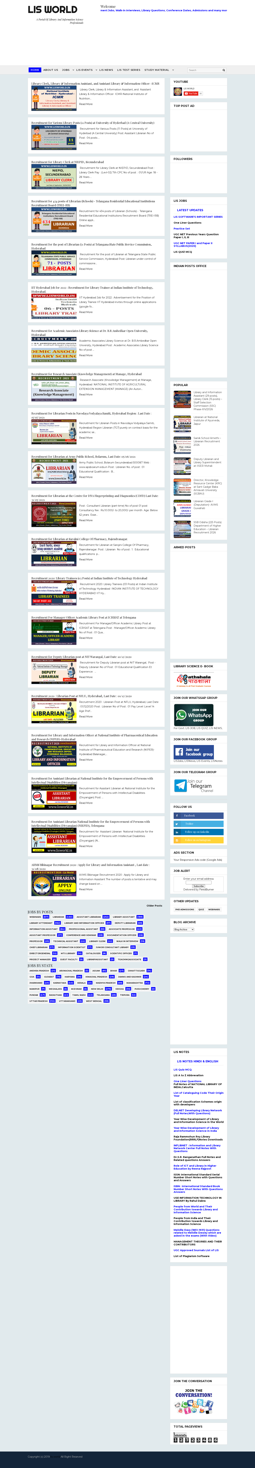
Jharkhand (35, 983)
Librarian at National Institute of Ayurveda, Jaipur (207, 420)
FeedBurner (206, 889)
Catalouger (93, 953)
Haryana (70, 977)
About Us (50, 69)
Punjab (33, 995)
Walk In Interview (127, 941)
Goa (31, 977)
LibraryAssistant (97, 959)
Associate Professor (122, 929)
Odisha (119, 989)
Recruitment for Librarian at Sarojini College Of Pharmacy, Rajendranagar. (79, 539)
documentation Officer (121, 935)
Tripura (124, 995)
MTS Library (68, 953)
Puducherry (142, 989)
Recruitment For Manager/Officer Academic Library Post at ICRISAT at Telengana (83, 617)
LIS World (52, 9)
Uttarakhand (67, 1001)
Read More (86, 104)
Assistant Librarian (89, 917)
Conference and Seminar (81, 935)
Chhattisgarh (136, 971)
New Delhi (97, 989)
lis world (55, 1456)
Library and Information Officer (84, 923)
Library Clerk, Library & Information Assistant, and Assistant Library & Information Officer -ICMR (95, 83)
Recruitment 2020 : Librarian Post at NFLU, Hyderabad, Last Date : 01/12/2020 (81, 696)
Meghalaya (55, 989)
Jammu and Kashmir (129, 977)
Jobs (66, 69)
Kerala (81, 983)
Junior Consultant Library (112, 947)
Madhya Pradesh (106, 983)
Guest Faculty (69, 959)
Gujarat (49, 977)
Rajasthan (55, 995)
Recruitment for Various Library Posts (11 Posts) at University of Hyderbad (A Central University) (92, 123)
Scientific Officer (121, 953)
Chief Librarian (38, 947)
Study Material (156, 69)
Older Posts (154, 905)
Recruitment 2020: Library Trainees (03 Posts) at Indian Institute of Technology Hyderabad (89, 578)
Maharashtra (134, 983)
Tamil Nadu (79, 995)
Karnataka (59, 983)
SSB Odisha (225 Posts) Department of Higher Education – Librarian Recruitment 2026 (208, 527)
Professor (35, 941)
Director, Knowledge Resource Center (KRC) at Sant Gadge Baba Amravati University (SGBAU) (208, 487)
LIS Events (84, 69)
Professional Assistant (83, 929)
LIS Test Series (128, 69)
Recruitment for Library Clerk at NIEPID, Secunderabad (67, 162)
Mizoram (76, 989)
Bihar (113, 971)
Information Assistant (43, 929)
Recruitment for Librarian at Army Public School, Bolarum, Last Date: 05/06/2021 (83, 456)
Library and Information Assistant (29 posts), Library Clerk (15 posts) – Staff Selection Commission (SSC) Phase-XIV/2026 (208, 401)
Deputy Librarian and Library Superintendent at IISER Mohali (207, 462)
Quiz (201, 909)
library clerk (97, 941)
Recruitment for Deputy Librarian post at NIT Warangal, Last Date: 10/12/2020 (81, 657)
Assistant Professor (42, 935)
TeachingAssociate (129, 959)
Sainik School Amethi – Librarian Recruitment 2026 (207, 441)
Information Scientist (72, 947)
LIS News (106, 69)
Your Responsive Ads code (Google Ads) (198, 859)
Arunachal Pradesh (71, 971)
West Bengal (94, 1001)
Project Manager (39, 959)
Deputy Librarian (125, 923)
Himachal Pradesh (96, 977)
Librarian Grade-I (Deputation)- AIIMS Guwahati (206, 505)
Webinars (35, 917)
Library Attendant (41, 923)
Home (35, 69)
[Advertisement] (164, 37)
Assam (96, 971)
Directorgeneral (39, 953)
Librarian (58, 917)
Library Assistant (124, 917)
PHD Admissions (184, 909)
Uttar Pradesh (38, 1001)
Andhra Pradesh (39, 971)
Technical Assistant (65, 941)
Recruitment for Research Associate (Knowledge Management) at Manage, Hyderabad (86, 374)
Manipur (34, 989)
